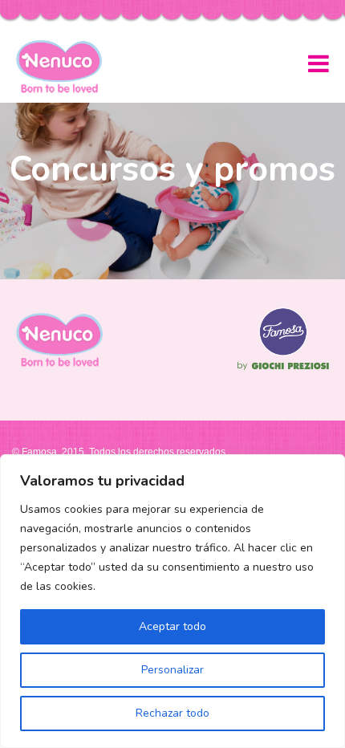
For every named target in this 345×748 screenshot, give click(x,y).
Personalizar (172, 669)
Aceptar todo (172, 626)
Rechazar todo (172, 713)
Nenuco (65, 67)
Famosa (283, 370)
